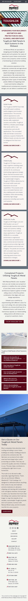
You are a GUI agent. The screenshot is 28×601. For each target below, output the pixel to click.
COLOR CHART (17, 1)
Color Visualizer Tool (14, 321)
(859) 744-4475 (12, 553)
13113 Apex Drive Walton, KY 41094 (13, 559)
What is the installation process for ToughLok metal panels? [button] (12, 386)
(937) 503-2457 (12, 586)
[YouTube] (18, 528)
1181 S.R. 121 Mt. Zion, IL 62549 (13, 570)
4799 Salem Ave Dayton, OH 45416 (13, 581)
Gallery (14, 539)
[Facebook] (10, 528)
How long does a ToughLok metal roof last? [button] (12, 366)
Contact (14, 541)
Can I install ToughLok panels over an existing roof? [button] (13, 372)
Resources (14, 536)
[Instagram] (13, 528)
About (14, 531)
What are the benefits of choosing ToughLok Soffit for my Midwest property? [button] (13, 358)
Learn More (7, 511)
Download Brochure (11, 145)
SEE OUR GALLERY (7, 1)
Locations (14, 533)
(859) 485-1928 (12, 564)
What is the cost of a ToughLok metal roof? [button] (10, 379)
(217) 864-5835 (12, 575)
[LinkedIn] (15, 528)
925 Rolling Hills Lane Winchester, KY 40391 (14, 548)
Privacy (25, 597)
